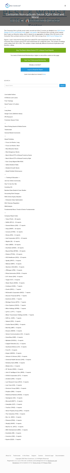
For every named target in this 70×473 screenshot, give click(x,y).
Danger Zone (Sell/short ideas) (13, 113)
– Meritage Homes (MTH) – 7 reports (15, 302)
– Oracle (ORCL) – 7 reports (13, 289)
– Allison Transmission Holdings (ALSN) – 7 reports (19, 315)
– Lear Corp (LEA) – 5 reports (13, 385)
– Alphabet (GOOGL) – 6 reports (14, 340)
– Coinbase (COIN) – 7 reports (13, 286)
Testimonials (8, 129)
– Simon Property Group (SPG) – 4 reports (17, 410)
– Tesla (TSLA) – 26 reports (13, 219)
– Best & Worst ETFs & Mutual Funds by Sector (18, 155)
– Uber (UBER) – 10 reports (13, 244)
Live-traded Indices (10, 94)
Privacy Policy (47, 463)
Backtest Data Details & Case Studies (15, 190)
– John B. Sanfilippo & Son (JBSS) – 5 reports (18, 372)
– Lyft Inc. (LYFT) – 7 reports (13, 311)
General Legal (49, 455)
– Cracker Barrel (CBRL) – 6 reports (15, 324)
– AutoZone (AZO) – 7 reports (13, 299)
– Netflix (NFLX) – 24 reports (13, 222)
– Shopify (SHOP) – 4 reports (13, 423)
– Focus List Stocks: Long (12, 142)
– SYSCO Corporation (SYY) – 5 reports (16, 375)
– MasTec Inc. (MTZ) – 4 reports (14, 426)
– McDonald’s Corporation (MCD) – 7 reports (17, 292)
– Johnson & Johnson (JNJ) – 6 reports (16, 356)
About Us (8, 455)
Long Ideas (8, 110)
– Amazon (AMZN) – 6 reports (13, 331)
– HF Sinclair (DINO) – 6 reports (14, 369)
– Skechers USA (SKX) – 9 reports (14, 267)
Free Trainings (9, 101)
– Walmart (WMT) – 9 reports (13, 263)
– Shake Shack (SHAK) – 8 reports (15, 283)
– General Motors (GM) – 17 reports (15, 225)
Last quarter (33, 32)
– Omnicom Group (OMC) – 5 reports (15, 388)
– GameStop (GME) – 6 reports (14, 337)
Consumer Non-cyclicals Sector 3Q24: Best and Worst (35, 16)
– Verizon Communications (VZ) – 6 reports (17, 334)
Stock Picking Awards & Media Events (15, 126)
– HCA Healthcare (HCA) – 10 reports (15, 257)
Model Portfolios (9, 139)
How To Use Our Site (11, 184)
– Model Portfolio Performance (13, 171)
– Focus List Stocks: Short (12, 145)
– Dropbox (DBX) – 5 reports (13, 391)
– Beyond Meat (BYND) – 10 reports (15, 251)
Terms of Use (36, 463)
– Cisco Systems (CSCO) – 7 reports (15, 305)
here (44, 74)
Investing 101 (8, 187)
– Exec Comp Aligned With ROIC (14, 161)
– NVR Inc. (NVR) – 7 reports (13, 318)
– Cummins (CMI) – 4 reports (13, 436)
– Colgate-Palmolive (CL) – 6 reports (15, 343)
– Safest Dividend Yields (11, 164)
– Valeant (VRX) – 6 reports (12, 321)
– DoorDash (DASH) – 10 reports (14, 248)
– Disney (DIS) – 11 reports (12, 235)
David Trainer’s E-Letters (12, 104)
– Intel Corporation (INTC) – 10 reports (16, 238)
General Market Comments (12, 133)
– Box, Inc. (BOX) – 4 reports (13, 417)
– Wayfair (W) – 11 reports (12, 241)
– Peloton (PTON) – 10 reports (13, 254)
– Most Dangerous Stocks (12, 152)
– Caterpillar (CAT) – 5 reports (13, 404)
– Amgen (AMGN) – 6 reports (13, 353)
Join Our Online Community (13, 180)
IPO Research (9, 117)
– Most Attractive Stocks (11, 148)
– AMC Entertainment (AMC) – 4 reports (16, 430)
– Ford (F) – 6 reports (11, 350)
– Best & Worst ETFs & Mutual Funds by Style (18, 158)
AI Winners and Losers (11, 97)
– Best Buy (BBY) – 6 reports (13, 327)
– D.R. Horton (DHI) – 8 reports (14, 276)
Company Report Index (11, 216)
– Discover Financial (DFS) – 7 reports (16, 295)
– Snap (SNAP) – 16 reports (13, 228)
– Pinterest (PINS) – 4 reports (13, 420)
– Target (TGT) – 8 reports (12, 279)
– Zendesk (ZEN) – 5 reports (13, 378)
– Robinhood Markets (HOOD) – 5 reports (17, 394)
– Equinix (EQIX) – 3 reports (13, 439)
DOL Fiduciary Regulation (12, 203)
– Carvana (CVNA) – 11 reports (14, 232)
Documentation (60, 455)
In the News (26, 455)
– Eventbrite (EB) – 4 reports (13, 433)
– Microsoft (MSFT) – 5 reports (13, 401)
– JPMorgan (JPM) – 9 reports (13, 270)
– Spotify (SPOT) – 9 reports (13, 260)
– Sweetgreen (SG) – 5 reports (13, 398)
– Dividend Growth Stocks (12, 168)
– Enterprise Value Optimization (14, 200)
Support (34, 455)
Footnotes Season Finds (12, 120)
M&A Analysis (8, 206)
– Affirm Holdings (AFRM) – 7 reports (15, 308)
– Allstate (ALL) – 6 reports (12, 366)
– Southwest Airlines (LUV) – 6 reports (16, 347)
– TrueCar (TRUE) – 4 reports (13, 407)
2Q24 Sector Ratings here (54, 36)
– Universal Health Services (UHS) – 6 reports (18, 359)
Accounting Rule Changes (12, 193)
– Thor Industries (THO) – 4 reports (15, 414)
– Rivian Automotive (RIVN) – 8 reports (16, 273)
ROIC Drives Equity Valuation (13, 196)
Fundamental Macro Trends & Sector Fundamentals (20, 209)
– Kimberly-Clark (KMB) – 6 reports (15, 362)
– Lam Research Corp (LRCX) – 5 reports (17, 382)
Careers (40, 455)
